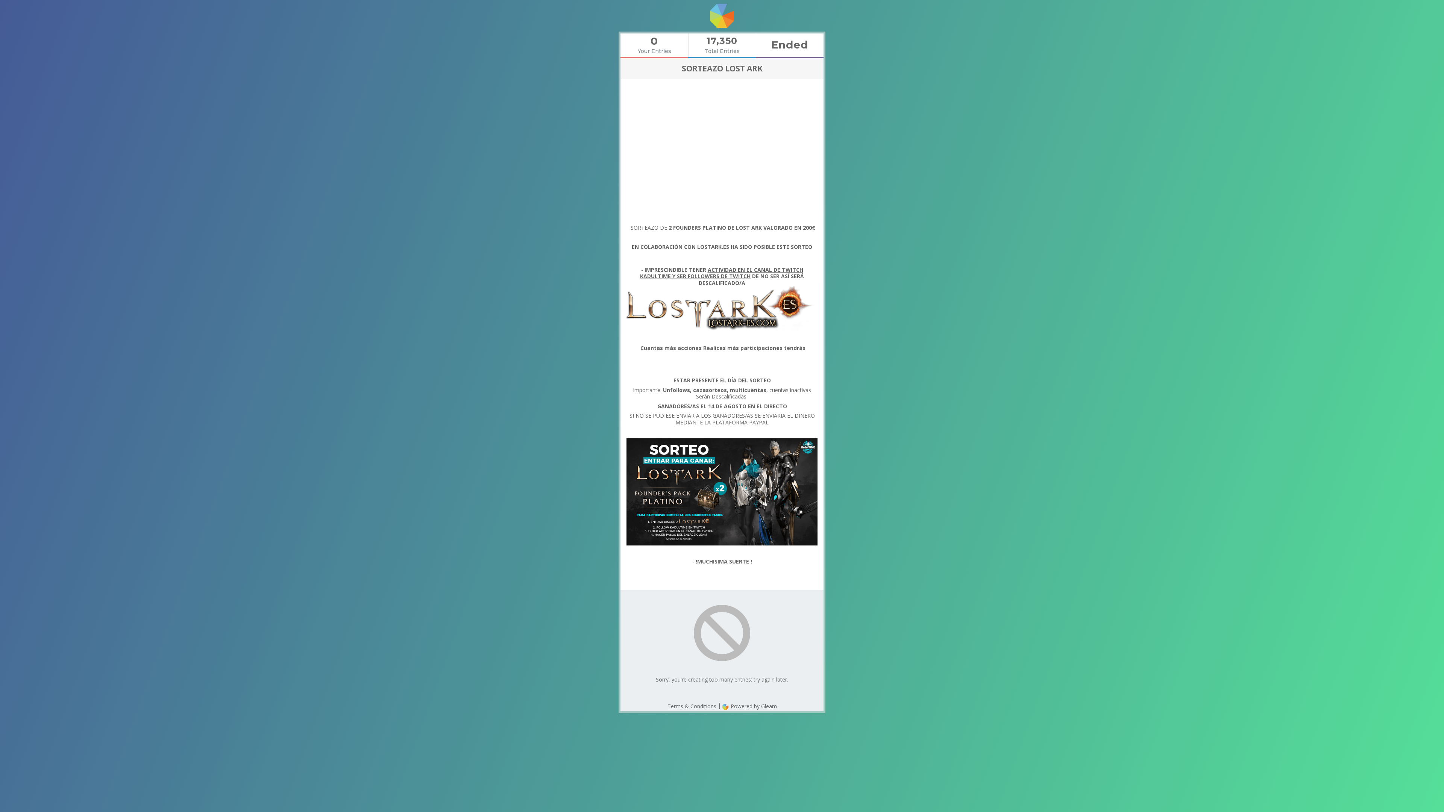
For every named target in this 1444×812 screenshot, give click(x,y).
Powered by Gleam (753, 706)
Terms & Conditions (691, 706)
